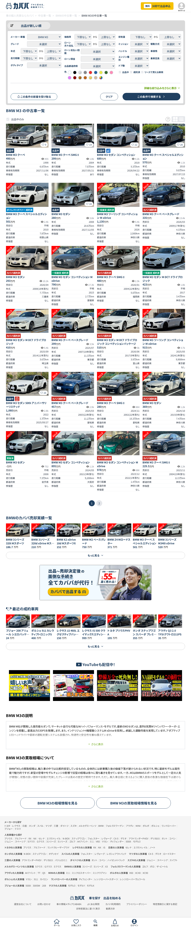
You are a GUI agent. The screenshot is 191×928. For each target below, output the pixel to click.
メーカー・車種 (18, 36)
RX (30, 838)
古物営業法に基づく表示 (88, 908)
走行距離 (15, 58)
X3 (106, 866)
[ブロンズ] (80, 77)
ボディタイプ (17, 65)
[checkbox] (119, 72)
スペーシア (20, 841)
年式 (13, 51)
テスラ (18, 828)
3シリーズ (51, 841)
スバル (40, 825)
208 (44, 885)
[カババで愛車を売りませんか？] (95, 582)
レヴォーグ (106, 838)
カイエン (44, 879)
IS (104, 847)
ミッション (123, 43)
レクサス (16, 825)
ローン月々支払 (68, 44)
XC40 (138, 872)
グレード (15, 43)
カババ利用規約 (112, 904)
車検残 (154, 51)
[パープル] (69, 77)
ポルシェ (155, 825)
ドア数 (121, 65)
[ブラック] (75, 72)
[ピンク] (111, 72)
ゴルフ (72, 841)
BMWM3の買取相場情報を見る (133, 803)
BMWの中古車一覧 (66, 15)
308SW (36, 885)
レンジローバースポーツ (106, 879)
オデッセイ (54, 853)
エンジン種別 (123, 58)
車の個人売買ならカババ (20, 15)
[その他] (101, 77)
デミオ (123, 838)
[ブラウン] (85, 77)
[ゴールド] (90, 77)
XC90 (145, 872)
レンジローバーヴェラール (132, 879)
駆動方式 (155, 43)
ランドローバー (169, 825)
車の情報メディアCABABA (69, 904)
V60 (98, 841)
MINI (138, 825)
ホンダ (32, 825)
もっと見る (93, 555)
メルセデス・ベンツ (87, 825)
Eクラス (57, 866)
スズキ (74, 825)
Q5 (43, 872)
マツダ (49, 825)
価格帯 (67, 36)
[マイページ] (181, 6)
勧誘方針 (110, 908)
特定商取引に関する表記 (165, 904)
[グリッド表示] (175, 119)
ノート (152, 847)
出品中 (125, 72)
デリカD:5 (155, 838)
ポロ (152, 866)
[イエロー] (101, 72)
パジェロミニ (61, 860)
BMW (101, 825)
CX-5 (116, 838)
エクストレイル (54, 838)
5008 (128, 841)
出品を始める (112, 897)
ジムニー (8, 841)
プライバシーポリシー (136, 904)
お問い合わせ (44, 904)
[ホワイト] (69, 72)
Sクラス (31, 841)
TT (39, 872)
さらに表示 (97, 744)
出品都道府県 (71, 65)
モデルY (81, 885)
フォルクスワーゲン (115, 825)
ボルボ (146, 825)
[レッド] (90, 72)
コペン (172, 838)
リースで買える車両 (154, 72)
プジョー (8, 828)
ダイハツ (64, 825)
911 (36, 879)
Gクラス (40, 841)
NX (34, 838)
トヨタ (7, 825)
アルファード (20, 838)
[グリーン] (106, 72)
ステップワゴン (79, 838)
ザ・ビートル (162, 866)
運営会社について (22, 904)
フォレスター (93, 838)
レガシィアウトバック (116, 853)
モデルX (90, 885)
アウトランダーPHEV (138, 838)
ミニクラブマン (100, 872)
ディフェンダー (117, 841)
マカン (105, 841)
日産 (24, 825)
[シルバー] (80, 72)
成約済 (136, 72)
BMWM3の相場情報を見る (57, 803)
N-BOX (66, 838)
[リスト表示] (181, 119)
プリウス (8, 838)
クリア (109, 96)
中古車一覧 (44, 15)
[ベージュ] (95, 77)
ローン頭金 (69, 58)
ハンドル (122, 51)
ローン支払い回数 (72, 52)
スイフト (173, 860)
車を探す (94, 897)
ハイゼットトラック (116, 860)
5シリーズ (62, 841)
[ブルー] (95, 72)
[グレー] (85, 72)
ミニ (92, 841)
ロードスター (169, 853)
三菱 (56, 825)
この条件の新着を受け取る (36, 96)
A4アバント (82, 841)
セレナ (41, 838)
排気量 (121, 36)
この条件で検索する (149, 96)
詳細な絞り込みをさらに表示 (160, 88)
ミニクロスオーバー (81, 872)
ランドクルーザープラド (58, 847)
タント (164, 838)
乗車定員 (155, 58)
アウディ (130, 825)
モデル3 (136, 841)
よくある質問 (93, 904)
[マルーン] (75, 77)
